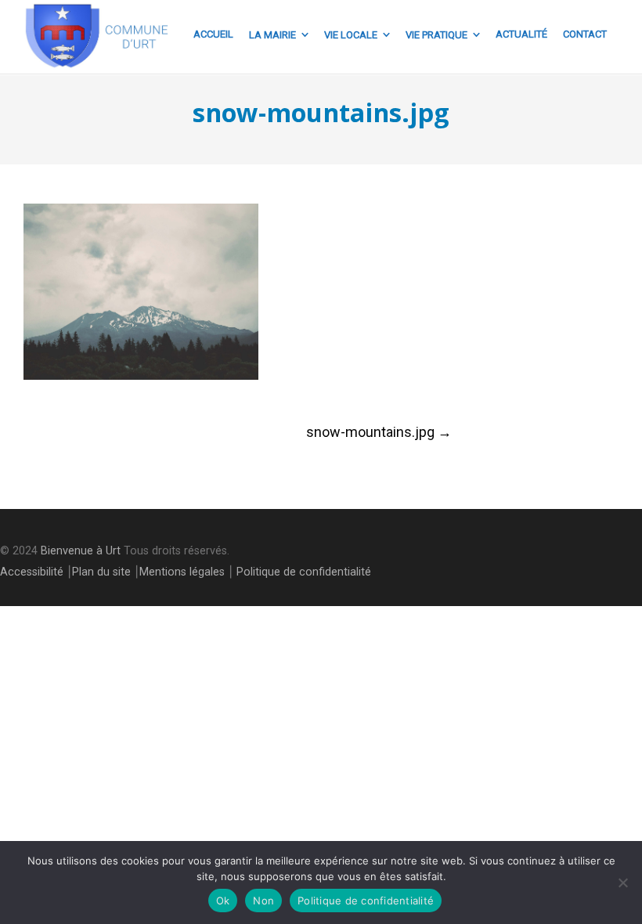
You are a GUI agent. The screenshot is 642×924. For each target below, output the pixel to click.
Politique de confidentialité (303, 572)
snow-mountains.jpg (379, 432)
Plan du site (101, 572)
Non (263, 900)
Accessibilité (31, 572)
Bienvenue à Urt (81, 551)
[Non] (622, 882)
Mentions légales (182, 572)
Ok (223, 900)
